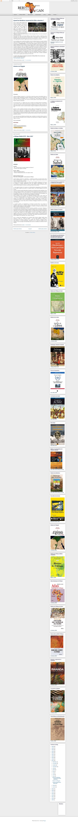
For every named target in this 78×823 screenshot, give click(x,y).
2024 (53, 749)
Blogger (44, 820)
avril (54, 774)
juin (53, 771)
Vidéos (49, 14)
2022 (53, 752)
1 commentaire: (28, 130)
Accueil (15, 14)
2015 (53, 790)
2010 (53, 798)
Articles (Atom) (32, 232)
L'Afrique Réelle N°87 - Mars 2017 (23, 136)
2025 (53, 748)
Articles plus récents (17, 228)
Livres (44, 14)
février (54, 785)
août (54, 768)
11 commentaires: (28, 60)
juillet (54, 769)
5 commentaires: (28, 224)
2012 (53, 795)
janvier (54, 786)
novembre (55, 763)
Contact (54, 14)
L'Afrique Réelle (22, 14)
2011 (53, 796)
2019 (53, 757)
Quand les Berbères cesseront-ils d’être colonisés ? (28, 20)
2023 (53, 751)
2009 (53, 799)
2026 (53, 746)
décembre (55, 761)
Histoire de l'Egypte (19, 66)
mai (53, 772)
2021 (53, 754)
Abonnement (30, 14)
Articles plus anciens (42, 228)
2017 (53, 760)
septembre (55, 766)
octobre (54, 765)
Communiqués (38, 14)
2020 (53, 755)
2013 (53, 793)
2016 (53, 788)
